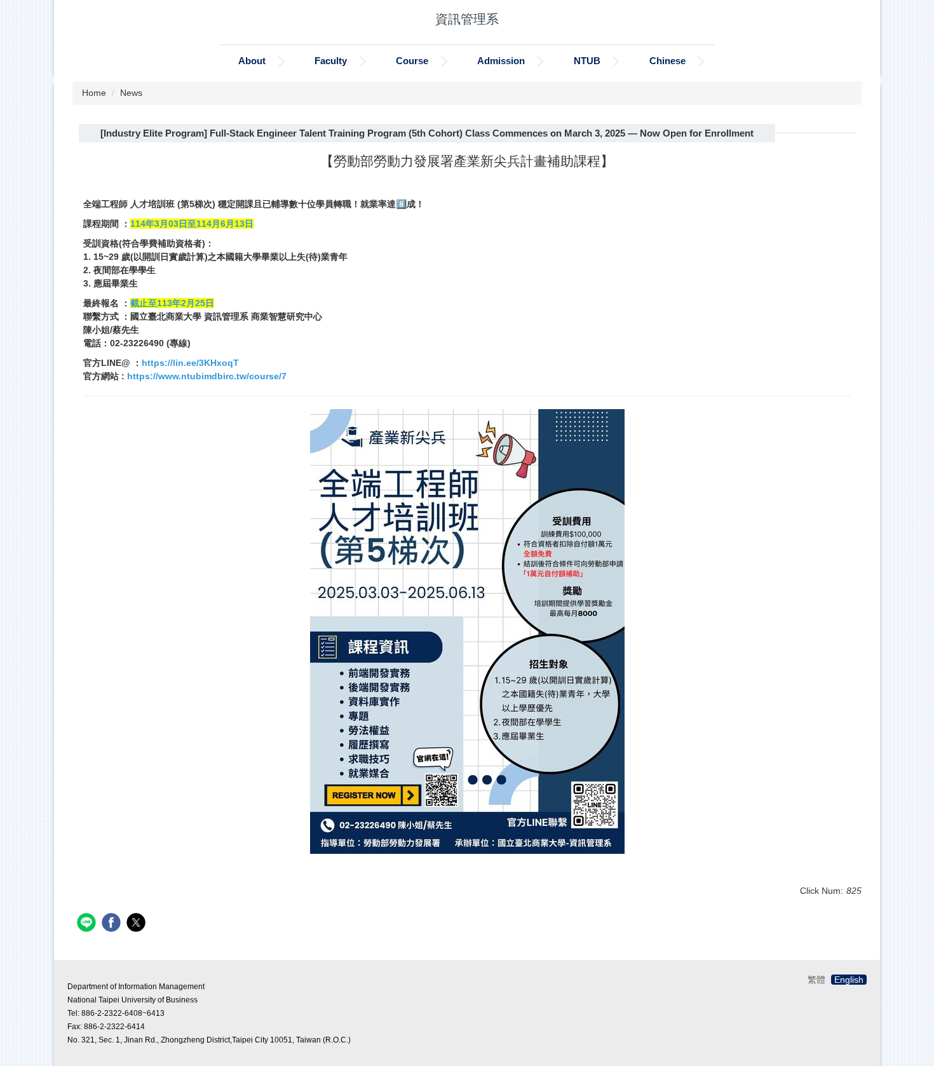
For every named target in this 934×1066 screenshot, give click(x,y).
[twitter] (137, 924)
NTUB (587, 60)
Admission (501, 60)
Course (412, 60)
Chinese (667, 60)
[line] (88, 924)
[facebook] (113, 924)
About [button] (252, 60)
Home (94, 93)
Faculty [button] (331, 60)
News (131, 93)
